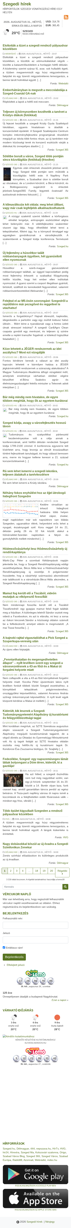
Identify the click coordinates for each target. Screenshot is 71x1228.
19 (44, 870)
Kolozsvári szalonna (46, 1152)
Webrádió (10, 54)
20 (51, 870)
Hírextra (14, 1152)
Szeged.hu (11, 213)
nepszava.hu (43, 1148)
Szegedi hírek (17, 3)
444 (32, 1148)
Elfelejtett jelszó (16, 964)
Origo (63, 1152)
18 (36, 870)
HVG (7, 819)
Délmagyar (11, 98)
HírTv (55, 1148)
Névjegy (50, 1221)
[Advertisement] (35, 1103)
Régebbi (62, 870)
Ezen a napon (59, 1000)
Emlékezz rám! (14, 947)
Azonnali (28, 1160)
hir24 (6, 1152)
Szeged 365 (11, 120)
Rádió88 (17, 1160)
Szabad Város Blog (14, 1156)
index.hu (52, 1160)
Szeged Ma (27, 1152)
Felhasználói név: (13, 918)
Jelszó (6, 933)
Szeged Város (50, 1156)
